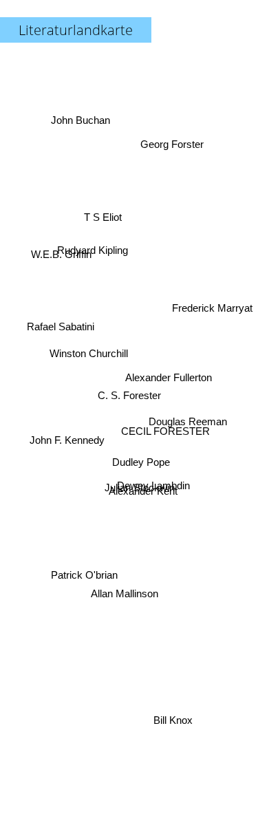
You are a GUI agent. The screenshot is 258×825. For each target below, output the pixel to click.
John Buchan (81, 116)
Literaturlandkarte (76, 30)
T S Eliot (102, 215)
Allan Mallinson (126, 601)
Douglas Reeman (187, 415)
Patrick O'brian (83, 575)
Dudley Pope (140, 465)
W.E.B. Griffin (62, 253)
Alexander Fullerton (169, 383)
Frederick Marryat (212, 300)
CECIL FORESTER (164, 434)
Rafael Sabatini (61, 326)
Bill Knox (175, 719)
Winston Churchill (87, 355)
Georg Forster (172, 145)
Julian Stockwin (140, 492)
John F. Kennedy (66, 436)
